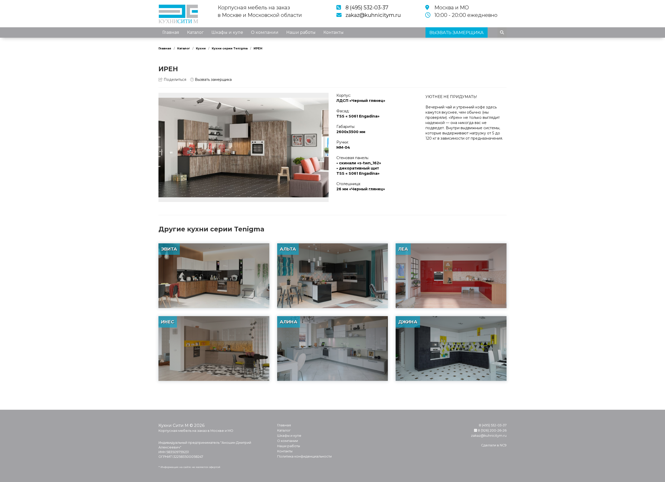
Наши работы (301, 32)
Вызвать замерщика (213, 79)
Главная (170, 32)
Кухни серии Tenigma (230, 48)
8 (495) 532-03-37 (366, 7)
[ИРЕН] (243, 147)
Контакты (333, 32)
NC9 (503, 445)
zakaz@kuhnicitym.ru (373, 15)
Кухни (201, 48)
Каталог (195, 32)
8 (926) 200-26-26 (492, 430)
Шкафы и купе (227, 32)
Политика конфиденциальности (304, 456)
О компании (264, 32)
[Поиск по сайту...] (502, 32)
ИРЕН (258, 48)
